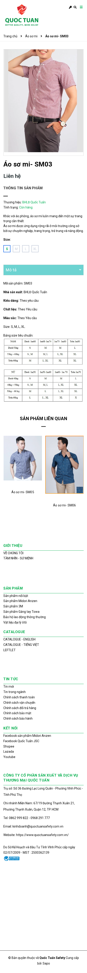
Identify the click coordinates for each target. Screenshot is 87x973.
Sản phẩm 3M (13, 606)
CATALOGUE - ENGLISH (19, 639)
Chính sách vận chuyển (19, 702)
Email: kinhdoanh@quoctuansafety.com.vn (33, 826)
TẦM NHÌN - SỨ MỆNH (18, 558)
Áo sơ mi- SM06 (64, 505)
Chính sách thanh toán (19, 697)
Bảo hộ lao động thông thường (24, 617)
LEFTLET (9, 650)
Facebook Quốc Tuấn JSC (21, 741)
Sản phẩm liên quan (43, 418)
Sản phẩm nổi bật (15, 596)
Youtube (9, 757)
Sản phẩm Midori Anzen (20, 601)
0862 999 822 (19, 818)
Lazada (8, 751)
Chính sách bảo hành (18, 718)
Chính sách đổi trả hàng (19, 708)
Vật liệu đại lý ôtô (15, 622)
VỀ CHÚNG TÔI (13, 553)
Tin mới (8, 686)
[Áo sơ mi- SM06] (64, 465)
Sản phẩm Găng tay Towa (21, 611)
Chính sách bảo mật (17, 713)
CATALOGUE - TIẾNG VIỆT (21, 645)
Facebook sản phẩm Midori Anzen (27, 735)
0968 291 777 (40, 818)
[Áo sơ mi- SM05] (23, 458)
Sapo (46, 963)
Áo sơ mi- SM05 (22, 492)
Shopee (8, 746)
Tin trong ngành (14, 692)
